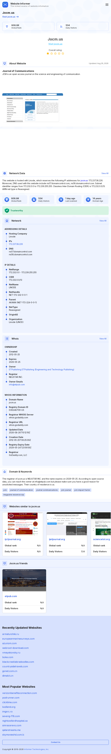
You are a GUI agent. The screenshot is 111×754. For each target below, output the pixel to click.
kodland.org (8, 706)
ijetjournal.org (57, 539)
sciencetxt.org (101, 539)
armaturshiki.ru (10, 634)
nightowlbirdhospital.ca (14, 720)
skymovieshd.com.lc (13, 734)
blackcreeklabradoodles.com (18, 661)
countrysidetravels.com (15, 666)
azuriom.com (9, 643)
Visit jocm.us (8, 16)
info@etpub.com (17, 384)
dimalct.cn (7, 675)
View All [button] (104, 173)
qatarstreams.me (11, 730)
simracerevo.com (11, 725)
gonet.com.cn (9, 671)
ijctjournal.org (13, 539)
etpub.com (11, 596)
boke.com (7, 657)
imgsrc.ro (7, 711)
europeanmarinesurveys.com (18, 638)
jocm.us (84, 180)
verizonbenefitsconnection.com (19, 693)
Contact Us (55, 742)
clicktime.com (9, 702)
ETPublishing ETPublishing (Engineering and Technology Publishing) (41, 369)
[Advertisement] (55, 84)
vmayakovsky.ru (11, 652)
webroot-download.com (15, 647)
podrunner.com (10, 697)
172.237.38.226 (16, 244)
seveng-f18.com (11, 716)
